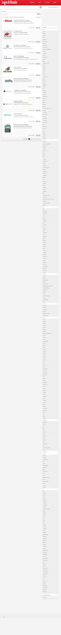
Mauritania (45, 90)
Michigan (44, 536)
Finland (44, 347)
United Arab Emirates (46, 447)
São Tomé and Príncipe (47, 108)
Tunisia (44, 132)
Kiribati (44, 463)
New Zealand (45, 471)
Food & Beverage (16, 23)
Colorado (44, 503)
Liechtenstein (45, 368)
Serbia (44, 398)
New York (44, 556)
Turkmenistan (45, 266)
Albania (44, 321)
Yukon (44, 301)
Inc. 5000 (21, 23)
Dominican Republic (46, 167)
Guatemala (45, 175)
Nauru (44, 469)
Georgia (44, 311)
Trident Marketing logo (29, 104)
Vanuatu (44, 487)
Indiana (44, 520)
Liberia (44, 82)
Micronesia (45, 467)
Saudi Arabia (45, 443)
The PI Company (18, 113)
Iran (43, 426)
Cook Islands (45, 459)
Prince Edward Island (46, 295)
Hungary (44, 357)
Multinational (45, 451)
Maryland (44, 532)
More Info (38, 27)
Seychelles (45, 112)
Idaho (44, 516)
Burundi (44, 43)
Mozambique (45, 96)
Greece (44, 355)
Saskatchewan (45, 299)
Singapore (44, 254)
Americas (44, 140)
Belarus (44, 329)
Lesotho (44, 80)
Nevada (44, 548)
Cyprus (44, 339)
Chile (44, 157)
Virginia (44, 583)
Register (56, 7)
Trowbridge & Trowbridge (20, 90)
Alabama (44, 493)
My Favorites (39, 17)
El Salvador (45, 171)
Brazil (44, 155)
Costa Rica (45, 161)
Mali (43, 88)
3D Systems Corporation (20, 45)
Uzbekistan (45, 268)
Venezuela (45, 270)
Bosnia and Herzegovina (47, 333)
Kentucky (44, 526)
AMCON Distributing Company (21, 20)
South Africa (45, 120)
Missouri (44, 542)
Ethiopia (44, 67)
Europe (44, 317)
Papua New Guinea (46, 477)
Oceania (44, 453)
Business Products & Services (18, 116)
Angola (44, 35)
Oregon (44, 566)
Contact (32, 2)
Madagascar (45, 84)
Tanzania (44, 128)
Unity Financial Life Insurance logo (27, 81)
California (44, 501)
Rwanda (44, 104)
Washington (45, 585)
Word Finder (45, 597)
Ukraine (44, 416)
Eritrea (44, 65)
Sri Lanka (44, 258)
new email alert (21, 17)
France (44, 349)
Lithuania (44, 370)
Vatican (44, 418)
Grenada (44, 173)
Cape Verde (45, 47)
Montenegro (45, 382)
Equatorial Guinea (46, 63)
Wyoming (44, 591)
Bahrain (44, 424)
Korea (44, 234)
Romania (44, 392)
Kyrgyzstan (45, 236)
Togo (44, 130)
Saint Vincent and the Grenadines (48, 199)
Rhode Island (45, 570)
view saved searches (14, 17)
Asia (43, 207)
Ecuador (44, 169)
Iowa (44, 522)
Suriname (44, 201)
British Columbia (45, 280)
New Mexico (45, 554)
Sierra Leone (45, 114)
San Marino (45, 396)
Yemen (44, 449)
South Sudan (45, 122)
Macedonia (45, 374)
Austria (44, 327)
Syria (44, 445)
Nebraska (44, 546)
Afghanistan (45, 211)
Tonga (44, 483)
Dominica (44, 165)
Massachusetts (45, 534)
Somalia (44, 116)
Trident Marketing (18, 101)
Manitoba (44, 282)
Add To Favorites (32, 27)
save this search (6, 17)
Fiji (43, 461)
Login (51, 7)
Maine (44, 530)
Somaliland (45, 118)
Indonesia (44, 228)
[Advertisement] (50, 17)
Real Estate (19, 127)
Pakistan (44, 250)
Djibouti (44, 59)
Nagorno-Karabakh (46, 313)
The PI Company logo (31, 116)
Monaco (44, 380)
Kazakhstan (45, 232)
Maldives (44, 242)
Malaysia (44, 240)
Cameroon (45, 45)
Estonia (44, 345)
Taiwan (44, 260)
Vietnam (44, 272)
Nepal (44, 248)
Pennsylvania (45, 568)
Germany (44, 351)
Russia (44, 394)
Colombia (44, 159)
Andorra (44, 323)
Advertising (16, 104)
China (44, 222)
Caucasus (44, 303)
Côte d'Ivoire (45, 57)
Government (16, 93)
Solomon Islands (45, 481)
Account (47, 2)
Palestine (44, 439)
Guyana (44, 177)
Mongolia (44, 244)
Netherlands (45, 384)
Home (54, 2)
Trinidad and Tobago (46, 203)
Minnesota (44, 538)
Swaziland (44, 126)
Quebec (44, 297)
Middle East (45, 420)
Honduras (44, 181)
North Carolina (45, 558)
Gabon (44, 69)
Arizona (44, 497)
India (44, 226)
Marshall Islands (45, 465)
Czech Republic (45, 341)
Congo (44, 55)
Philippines (45, 252)
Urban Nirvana (17, 67)
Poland (44, 388)
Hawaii (44, 514)
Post (39, 2)
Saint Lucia (45, 197)
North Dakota (45, 560)
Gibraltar (44, 353)
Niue (44, 473)
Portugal (44, 390)
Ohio (44, 562)
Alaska (44, 495)
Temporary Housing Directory (21, 124)
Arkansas (44, 499)
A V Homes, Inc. (18, 31)
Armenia (44, 325)
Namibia (44, 98)
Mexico (44, 185)
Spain (44, 404)
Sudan (44, 124)
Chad (44, 51)
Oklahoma (44, 564)
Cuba (44, 163)
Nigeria (44, 102)
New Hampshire (45, 550)
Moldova (44, 378)
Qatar (44, 441)
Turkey (44, 412)
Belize (44, 151)
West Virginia (45, 587)
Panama (44, 189)
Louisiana (44, 528)
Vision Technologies (19, 56)
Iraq (43, 428)
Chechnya (44, 309)
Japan (44, 230)
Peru (44, 193)
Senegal (44, 110)
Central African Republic (47, 49)
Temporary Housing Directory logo (27, 127)
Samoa (44, 479)
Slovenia (44, 402)
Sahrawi (44, 106)
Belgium (44, 331)
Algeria (44, 33)
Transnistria (45, 410)
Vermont (44, 581)
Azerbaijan (45, 307)
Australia (44, 457)
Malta (44, 376)
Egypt (44, 61)
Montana (44, 544)
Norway (44, 386)
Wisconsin (44, 589)
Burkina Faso (45, 41)
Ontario (44, 293)
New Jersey (45, 552)
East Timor (45, 224)
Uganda (44, 134)
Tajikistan (44, 262)
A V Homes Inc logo (25, 34)
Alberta (44, 278)
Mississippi (45, 540)
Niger (44, 100)
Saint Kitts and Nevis (46, 195)
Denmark (44, 343)
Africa (44, 29)
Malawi (44, 86)
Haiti (44, 179)
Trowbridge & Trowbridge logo (27, 93)
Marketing (23, 104)
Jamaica (44, 183)
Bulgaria (44, 335)
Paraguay (44, 191)
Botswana (44, 39)
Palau (44, 475)
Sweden (44, 406)
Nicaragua (44, 187)
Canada (44, 274)
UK (43, 414)
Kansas (44, 524)
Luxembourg (45, 372)
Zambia (44, 136)
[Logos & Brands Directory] (14, 4)
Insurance (19, 81)
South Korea (45, 256)
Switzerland (45, 408)
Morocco (44, 94)
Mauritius (44, 92)
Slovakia (44, 400)
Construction (16, 34)
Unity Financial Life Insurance (21, 78)
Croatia (44, 337)
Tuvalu (44, 485)
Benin (44, 37)
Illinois (44, 518)
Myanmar (44, 246)
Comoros (44, 53)
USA (44, 489)
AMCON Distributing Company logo (29, 23)
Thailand (44, 264)
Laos (44, 238)
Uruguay (44, 205)
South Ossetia (45, 315)
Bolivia (44, 153)
